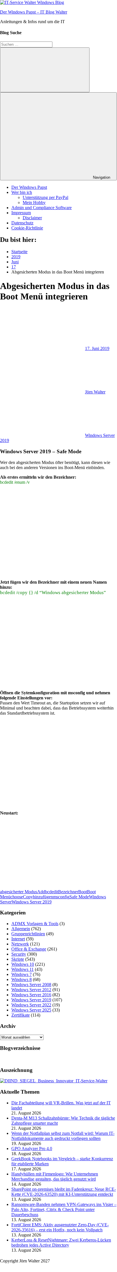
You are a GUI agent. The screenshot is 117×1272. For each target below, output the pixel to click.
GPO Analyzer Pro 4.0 (31, 1148)
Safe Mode (79, 896)
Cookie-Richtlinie (27, 227)
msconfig (61, 896)
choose (16, 896)
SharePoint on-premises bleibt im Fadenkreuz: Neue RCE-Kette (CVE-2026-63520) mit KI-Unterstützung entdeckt (63, 1192)
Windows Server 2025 (31, 1010)
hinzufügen (43, 896)
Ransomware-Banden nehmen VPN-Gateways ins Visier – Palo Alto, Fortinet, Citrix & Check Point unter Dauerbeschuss (63, 1209)
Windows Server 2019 (32, 901)
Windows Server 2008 (31, 984)
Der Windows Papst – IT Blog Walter (33, 12)
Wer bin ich (21, 192)
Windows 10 (22, 964)
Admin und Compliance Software (41, 207)
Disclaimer (32, 217)
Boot (82, 891)
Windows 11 (22, 969)
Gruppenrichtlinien (28, 933)
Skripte (17, 959)
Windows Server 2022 (31, 1004)
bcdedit (51, 891)
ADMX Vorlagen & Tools (34, 923)
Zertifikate (20, 1015)
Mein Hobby (34, 202)
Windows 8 (21, 979)
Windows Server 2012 (31, 989)
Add (41, 891)
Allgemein (20, 928)
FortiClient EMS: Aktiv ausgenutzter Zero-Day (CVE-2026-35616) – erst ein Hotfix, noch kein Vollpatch (60, 1227)
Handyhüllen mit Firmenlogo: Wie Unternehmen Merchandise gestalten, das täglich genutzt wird (54, 1176)
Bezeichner (68, 891)
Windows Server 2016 (31, 994)
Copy (28, 896)
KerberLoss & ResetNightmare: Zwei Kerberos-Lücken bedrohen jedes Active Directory (61, 1242)
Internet (18, 938)
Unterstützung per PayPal (45, 197)
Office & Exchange (28, 949)
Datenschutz (22, 222)
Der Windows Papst (29, 187)
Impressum (21, 212)
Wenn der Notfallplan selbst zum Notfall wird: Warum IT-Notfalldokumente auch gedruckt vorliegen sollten (62, 1136)
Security (18, 954)
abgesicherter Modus (18, 891)
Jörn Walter (95, 391)
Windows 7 (21, 974)
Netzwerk (20, 944)
